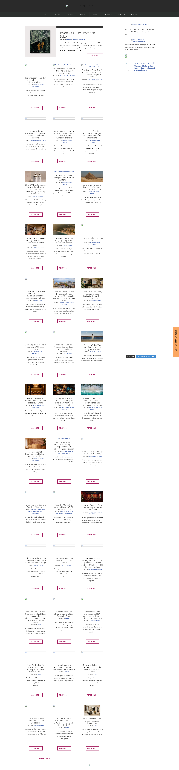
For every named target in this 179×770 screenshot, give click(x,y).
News (44, 14)
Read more (94, 55)
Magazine (108, 14)
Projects (70, 14)
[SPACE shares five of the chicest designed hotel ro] (151, 316)
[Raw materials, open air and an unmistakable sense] (141, 309)
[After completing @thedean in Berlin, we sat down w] (130, 299)
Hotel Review (93, 79)
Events (95, 14)
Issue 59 (36, 458)
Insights (92, 191)
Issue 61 (68, 39)
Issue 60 (93, 140)
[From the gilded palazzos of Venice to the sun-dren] (141, 107)
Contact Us (122, 14)
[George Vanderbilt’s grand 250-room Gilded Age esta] (151, 223)
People (57, 14)
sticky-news (80, 39)
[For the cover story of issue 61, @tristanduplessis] (130, 107)
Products (83, 14)
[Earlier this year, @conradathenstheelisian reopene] (151, 126)
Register (134, 14)
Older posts (44, 758)
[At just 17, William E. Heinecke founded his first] (130, 209)
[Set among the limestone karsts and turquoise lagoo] (141, 229)
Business (93, 352)
